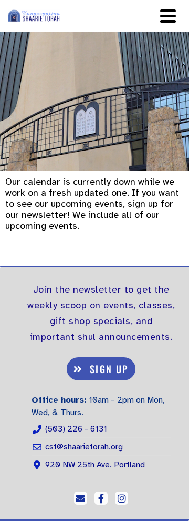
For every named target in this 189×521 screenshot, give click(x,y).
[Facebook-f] (101, 498)
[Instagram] (121, 498)
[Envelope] (80, 498)
